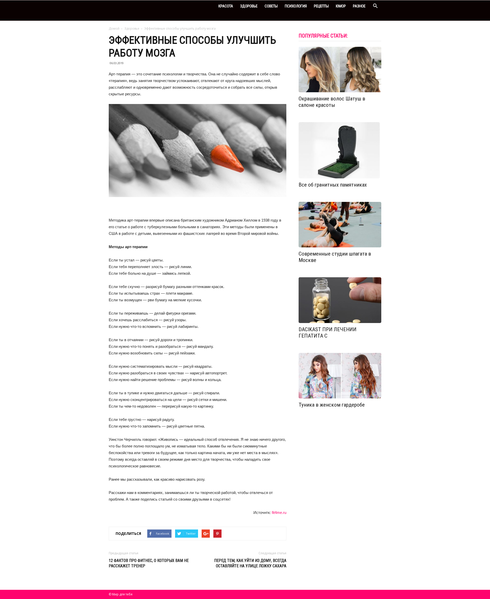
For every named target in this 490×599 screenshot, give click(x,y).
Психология (296, 6)
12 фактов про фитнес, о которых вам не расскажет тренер (149, 563)
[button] (375, 6)
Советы (271, 6)
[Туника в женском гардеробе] (340, 375)
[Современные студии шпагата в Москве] (340, 224)
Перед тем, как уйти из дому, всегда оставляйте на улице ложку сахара (250, 563)
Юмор (341, 6)
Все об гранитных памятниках (333, 185)
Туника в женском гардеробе (332, 405)
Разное (359, 6)
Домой (114, 28)
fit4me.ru (279, 512)
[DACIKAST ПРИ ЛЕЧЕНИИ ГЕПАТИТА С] (340, 300)
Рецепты (321, 6)
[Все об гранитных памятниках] (340, 150)
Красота (225, 6)
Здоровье (249, 6)
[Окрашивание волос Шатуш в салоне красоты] (340, 69)
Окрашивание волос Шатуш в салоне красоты (332, 102)
